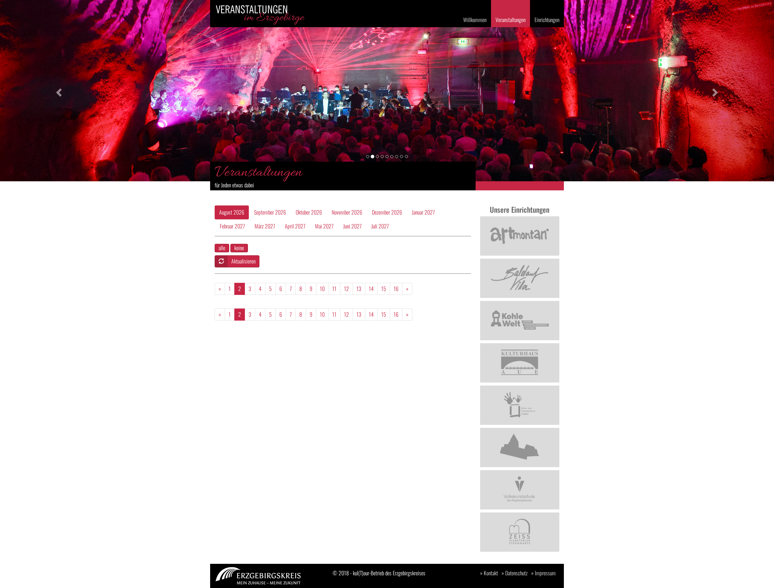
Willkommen (474, 20)
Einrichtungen (547, 20)
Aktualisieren (243, 261)
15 (383, 288)
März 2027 (265, 226)
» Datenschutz (515, 573)
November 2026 (347, 212)
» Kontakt (489, 573)
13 (358, 288)
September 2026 (270, 212)
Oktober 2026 (309, 212)
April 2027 (295, 226)
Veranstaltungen (510, 20)
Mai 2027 (324, 226)
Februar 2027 (232, 226)
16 (396, 288)
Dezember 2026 (387, 212)
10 (322, 288)
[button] (58, 90)
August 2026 (231, 212)
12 (346, 288)
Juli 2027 (380, 226)
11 (334, 288)
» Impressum (543, 573)
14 (371, 288)
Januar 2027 (423, 212)
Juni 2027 (352, 226)
